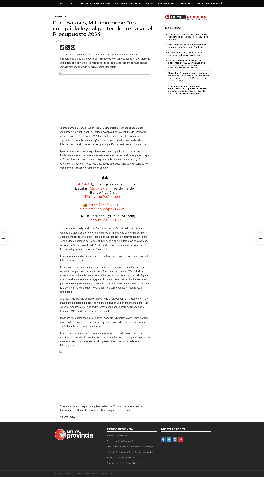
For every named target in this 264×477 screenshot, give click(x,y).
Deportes (85, 3)
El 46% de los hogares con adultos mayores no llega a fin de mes (186, 53)
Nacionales (187, 3)
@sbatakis (98, 188)
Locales (71, 3)
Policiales (121, 3)
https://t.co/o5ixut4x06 (107, 205)
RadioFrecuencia (208, 3)
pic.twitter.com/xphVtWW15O (104, 209)
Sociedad (148, 3)
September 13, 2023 (105, 220)
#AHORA (82, 184)
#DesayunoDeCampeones (104, 197)
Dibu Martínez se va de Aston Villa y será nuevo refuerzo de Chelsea (187, 45)
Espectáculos (102, 3)
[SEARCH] (222, 3)
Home (60, 3)
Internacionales (168, 3)
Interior (135, 3)
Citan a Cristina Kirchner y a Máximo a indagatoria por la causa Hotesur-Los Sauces (188, 37)
